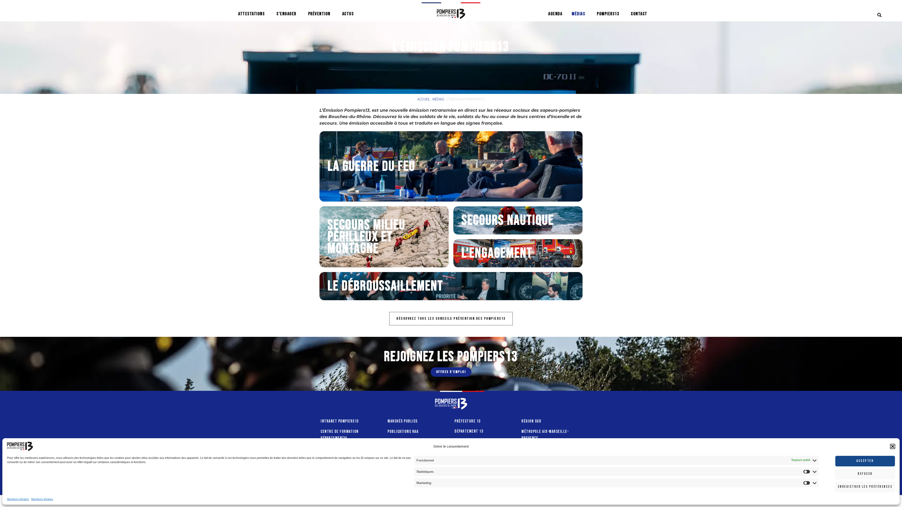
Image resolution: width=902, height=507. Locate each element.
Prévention (319, 14)
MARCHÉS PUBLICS (403, 421)
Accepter (865, 461)
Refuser (865, 474)
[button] (892, 446)
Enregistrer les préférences (865, 486)
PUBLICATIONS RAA (403, 431)
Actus (348, 14)
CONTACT (639, 14)
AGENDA (555, 14)
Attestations (251, 14)
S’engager (286, 14)
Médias (578, 14)
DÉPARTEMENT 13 (469, 431)
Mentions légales (18, 499)
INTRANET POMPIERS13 (340, 421)
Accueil (423, 99)
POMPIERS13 (608, 14)
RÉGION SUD (531, 421)
